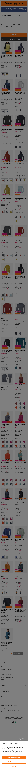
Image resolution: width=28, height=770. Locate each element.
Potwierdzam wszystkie (14, 757)
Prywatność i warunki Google (13, 753)
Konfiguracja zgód (14, 766)
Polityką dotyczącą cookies (15, 747)
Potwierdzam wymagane (14, 761)
